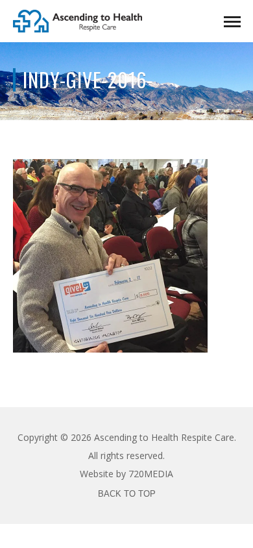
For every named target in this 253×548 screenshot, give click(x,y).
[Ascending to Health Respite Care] (78, 19)
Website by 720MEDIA (126, 473)
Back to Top (127, 494)
